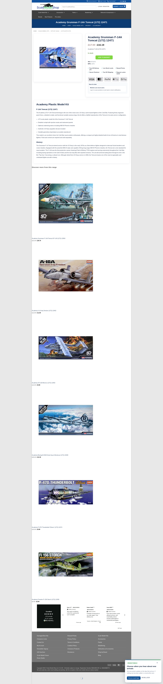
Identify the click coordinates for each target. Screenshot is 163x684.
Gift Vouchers (41, 652)
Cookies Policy (72, 645)
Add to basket (104, 57)
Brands (40, 17)
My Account (40, 645)
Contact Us (40, 642)
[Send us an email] (125, 1)
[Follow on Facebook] (120, 1)
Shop (69, 25)
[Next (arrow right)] (38, 681)
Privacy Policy (71, 639)
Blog (99, 655)
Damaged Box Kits (42, 635)
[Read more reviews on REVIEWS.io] (49, 621)
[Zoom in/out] (33, 674)
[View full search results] (62, 4)
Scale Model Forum (43, 655)
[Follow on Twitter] (123, 1)
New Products (48, 17)
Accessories (60, 12)
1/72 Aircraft (97, 25)
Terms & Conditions (73, 642)
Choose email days (133, 678)
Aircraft (88, 25)
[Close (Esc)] (48, 674)
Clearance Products (73, 649)
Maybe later (146, 677)
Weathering (88, 12)
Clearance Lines (42, 639)
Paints (74, 12)
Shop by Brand (102, 652)
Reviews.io (70, 652)
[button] (63, 615)
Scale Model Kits (42, 12)
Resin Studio (41, 658)
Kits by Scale (55, 31)
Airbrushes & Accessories (106, 649)
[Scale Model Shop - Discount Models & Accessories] (48, 6)
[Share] (43, 674)
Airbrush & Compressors (107, 12)
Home (64, 25)
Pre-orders (58, 17)
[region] (94, 615)
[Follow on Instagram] (122, 1)
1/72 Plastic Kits (66, 31)
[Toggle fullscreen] (38, 674)
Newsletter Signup (42, 649)
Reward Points (71, 635)
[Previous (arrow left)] (33, 681)
